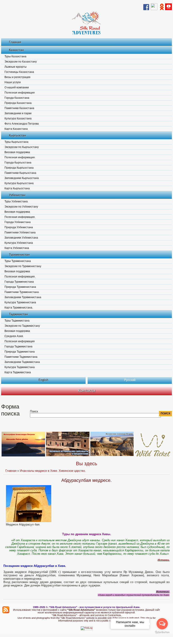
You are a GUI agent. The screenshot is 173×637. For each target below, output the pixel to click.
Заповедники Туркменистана (23, 297)
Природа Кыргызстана (19, 167)
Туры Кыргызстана (16, 141)
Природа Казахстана (18, 103)
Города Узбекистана (18, 222)
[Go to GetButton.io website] (162, 632)
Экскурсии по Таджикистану (22, 325)
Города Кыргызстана (18, 162)
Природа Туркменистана (20, 286)
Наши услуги (13, 82)
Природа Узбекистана (19, 227)
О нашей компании (17, 87)
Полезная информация (20, 92)
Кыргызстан (17, 135)
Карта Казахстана (16, 128)
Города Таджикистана (18, 346)
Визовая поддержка (17, 152)
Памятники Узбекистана (20, 232)
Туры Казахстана (15, 56)
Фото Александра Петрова (22, 123)
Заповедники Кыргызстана (22, 178)
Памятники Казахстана (19, 108)
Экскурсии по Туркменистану (23, 266)
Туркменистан (19, 254)
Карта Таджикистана (18, 372)
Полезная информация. (20, 157)
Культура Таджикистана (20, 367)
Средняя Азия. (14, 336)
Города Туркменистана (19, 281)
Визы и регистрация (17, 77)
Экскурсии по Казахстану (21, 61)
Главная (15, 42)
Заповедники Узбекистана (21, 237)
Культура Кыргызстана (19, 183)
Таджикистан (18, 314)
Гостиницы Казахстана (19, 72)
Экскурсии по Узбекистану (21, 206)
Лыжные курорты (16, 66)
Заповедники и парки (18, 113)
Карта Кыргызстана (17, 188)
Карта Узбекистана (17, 248)
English (43, 380)
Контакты (86, 390)
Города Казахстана (17, 97)
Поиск (34, 411)
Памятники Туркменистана (22, 292)
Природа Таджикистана (20, 351)
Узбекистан (17, 195)
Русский (129, 380)
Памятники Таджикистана (21, 356)
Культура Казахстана (18, 118)
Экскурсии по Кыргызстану (22, 147)
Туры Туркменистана (18, 261)
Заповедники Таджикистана (22, 362)
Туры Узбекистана (16, 201)
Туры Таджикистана (17, 320)
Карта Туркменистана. (19, 307)
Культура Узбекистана (19, 242)
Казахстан (16, 50)
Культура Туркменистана (20, 302)
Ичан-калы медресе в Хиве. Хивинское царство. (53, 470)
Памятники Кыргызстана (20, 172)
